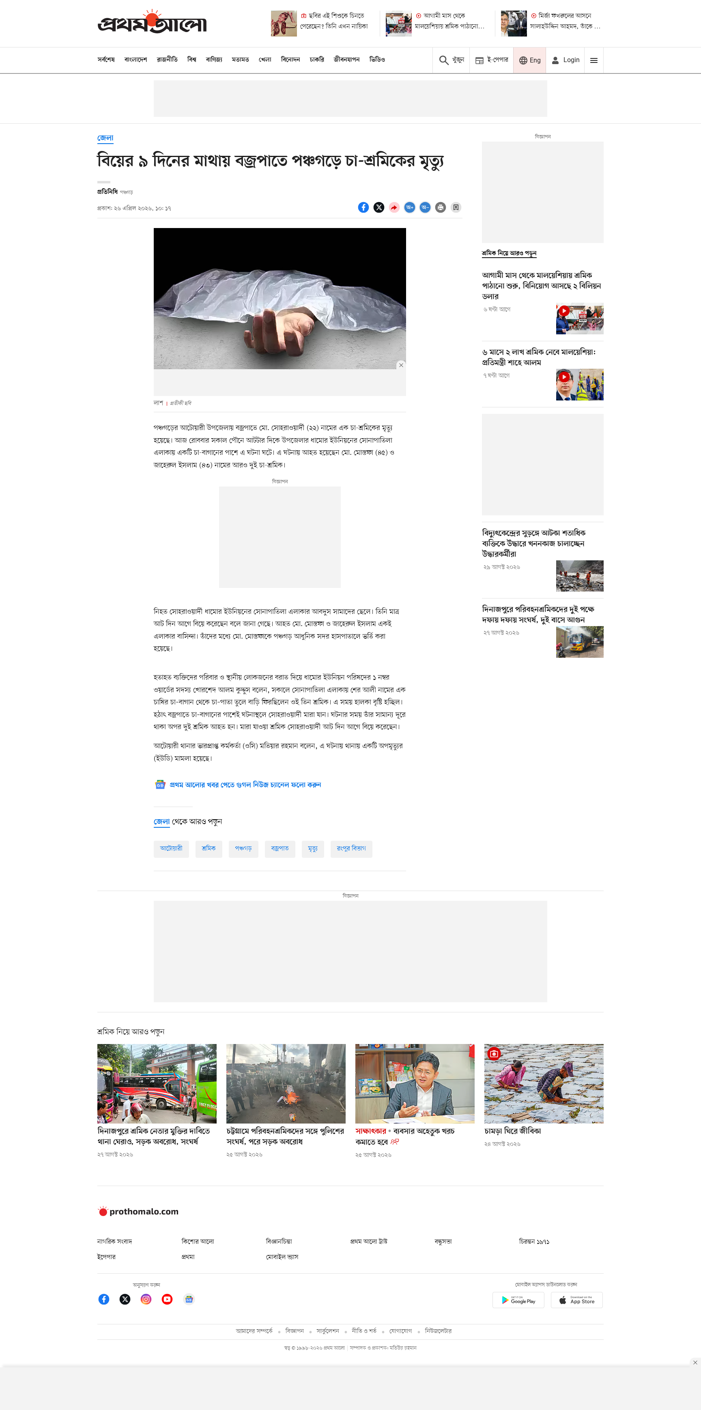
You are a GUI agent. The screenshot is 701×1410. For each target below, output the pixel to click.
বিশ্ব (191, 60)
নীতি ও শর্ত (364, 1331)
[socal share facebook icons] (364, 212)
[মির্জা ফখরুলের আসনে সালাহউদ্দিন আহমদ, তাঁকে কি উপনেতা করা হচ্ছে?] (514, 24)
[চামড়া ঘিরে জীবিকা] (544, 1084)
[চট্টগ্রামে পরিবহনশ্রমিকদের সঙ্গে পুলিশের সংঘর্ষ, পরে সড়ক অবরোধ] (286, 1084)
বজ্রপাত (280, 848)
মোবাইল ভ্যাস (282, 1257)
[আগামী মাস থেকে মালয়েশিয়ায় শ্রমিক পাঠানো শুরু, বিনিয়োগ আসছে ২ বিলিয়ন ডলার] (399, 24)
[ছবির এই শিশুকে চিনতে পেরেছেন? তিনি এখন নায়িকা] (284, 24)
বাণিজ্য (214, 60)
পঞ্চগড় (243, 848)
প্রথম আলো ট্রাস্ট (368, 1242)
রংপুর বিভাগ (351, 848)
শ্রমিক (209, 848)
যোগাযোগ (400, 1331)
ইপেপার (106, 1257)
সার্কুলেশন (328, 1331)
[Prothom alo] (152, 23)
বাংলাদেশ (136, 60)
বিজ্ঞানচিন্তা (279, 1242)
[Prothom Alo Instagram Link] (150, 1301)
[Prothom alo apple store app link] (577, 1301)
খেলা (265, 60)
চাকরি (317, 60)
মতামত (240, 60)
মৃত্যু (313, 848)
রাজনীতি (167, 60)
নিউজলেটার (438, 1331)
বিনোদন (290, 60)
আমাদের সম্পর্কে (254, 1331)
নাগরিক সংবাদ (114, 1242)
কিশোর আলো (198, 1242)
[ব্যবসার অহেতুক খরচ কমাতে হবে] (415, 1084)
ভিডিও (377, 60)
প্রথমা (188, 1257)
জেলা (105, 138)
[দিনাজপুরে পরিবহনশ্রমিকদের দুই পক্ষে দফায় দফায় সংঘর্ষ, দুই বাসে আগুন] (580, 642)
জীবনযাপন (347, 60)
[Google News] (189, 1300)
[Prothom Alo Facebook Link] (107, 1301)
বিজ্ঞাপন (295, 1331)
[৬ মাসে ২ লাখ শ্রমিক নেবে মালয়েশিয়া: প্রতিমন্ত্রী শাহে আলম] (580, 384)
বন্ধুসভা (443, 1242)
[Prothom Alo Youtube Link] (171, 1301)
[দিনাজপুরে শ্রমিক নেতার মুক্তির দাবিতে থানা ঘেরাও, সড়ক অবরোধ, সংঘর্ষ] (157, 1084)
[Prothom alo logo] (137, 1214)
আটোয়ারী (171, 848)
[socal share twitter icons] (380, 212)
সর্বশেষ (106, 60)
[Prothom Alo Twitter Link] (129, 1301)
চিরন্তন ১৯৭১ (534, 1242)
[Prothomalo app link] (518, 1301)
